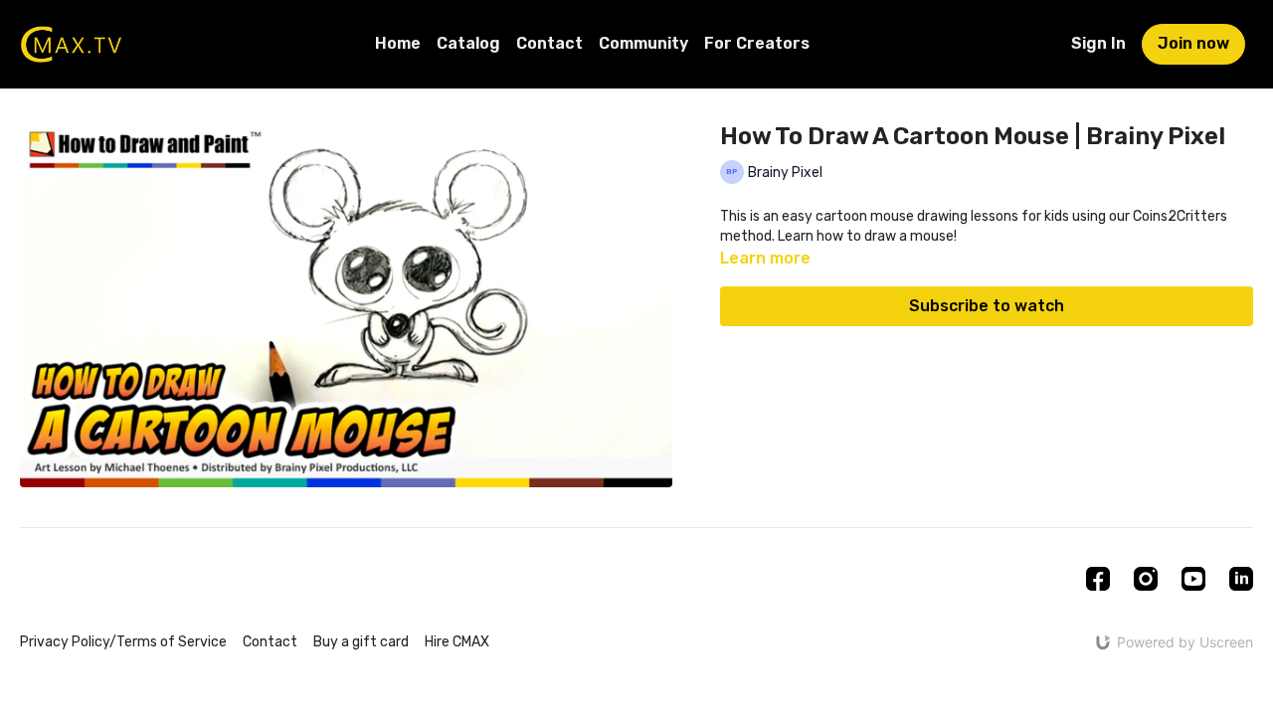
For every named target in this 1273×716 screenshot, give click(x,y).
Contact (549, 43)
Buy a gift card (361, 641)
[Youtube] (1193, 579)
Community (643, 43)
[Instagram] (1146, 579)
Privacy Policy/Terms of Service (123, 641)
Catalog (468, 43)
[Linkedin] (1241, 579)
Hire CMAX (457, 641)
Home (398, 43)
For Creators (757, 43)
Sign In (1098, 43)
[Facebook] (1098, 579)
